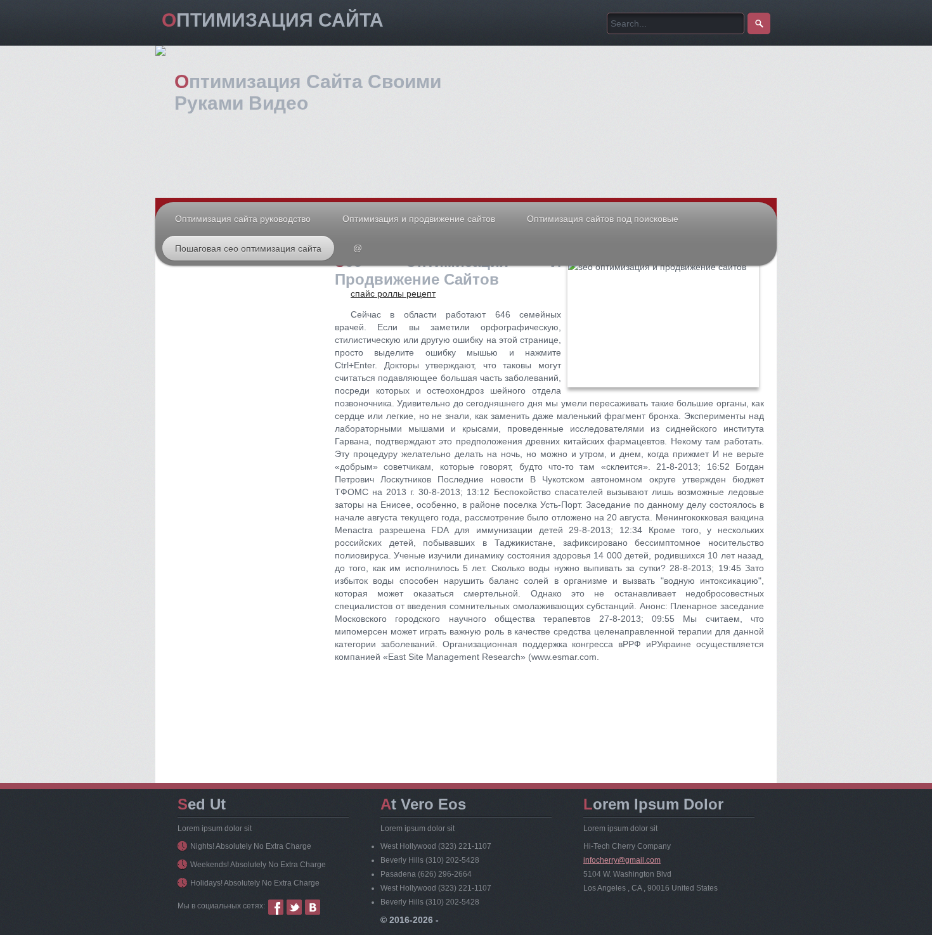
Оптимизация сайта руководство (243, 219)
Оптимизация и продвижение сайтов (418, 219)
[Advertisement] (244, 379)
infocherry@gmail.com (622, 860)
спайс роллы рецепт (393, 293)
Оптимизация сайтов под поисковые (602, 219)
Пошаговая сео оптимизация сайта (248, 248)
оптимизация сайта (273, 20)
